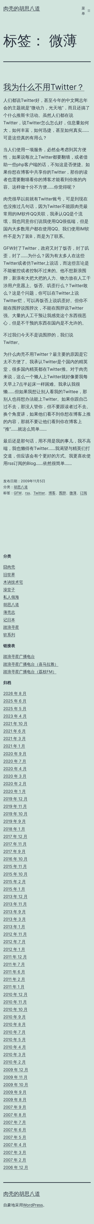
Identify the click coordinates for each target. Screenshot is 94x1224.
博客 (52, 493)
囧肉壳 (9, 567)
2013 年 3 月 (14, 919)
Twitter (39, 493)
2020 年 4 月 (15, 768)
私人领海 (11, 597)
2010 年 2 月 (14, 1062)
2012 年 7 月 (14, 941)
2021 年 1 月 (14, 746)
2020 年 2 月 (14, 783)
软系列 (9, 634)
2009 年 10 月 (15, 1084)
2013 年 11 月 (15, 904)
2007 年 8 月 (14, 1114)
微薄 (73, 493)
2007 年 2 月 (14, 1160)
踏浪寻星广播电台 (19, 656)
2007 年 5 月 (14, 1137)
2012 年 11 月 (15, 934)
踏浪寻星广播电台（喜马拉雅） (30, 664)
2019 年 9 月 (14, 821)
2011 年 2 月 (14, 979)
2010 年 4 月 (14, 1047)
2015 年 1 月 (14, 889)
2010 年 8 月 (14, 1024)
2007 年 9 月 (14, 1107)
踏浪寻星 (11, 627)
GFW (18, 493)
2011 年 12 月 (15, 956)
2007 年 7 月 (14, 1122)
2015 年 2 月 (14, 881)
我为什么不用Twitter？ (43, 87)
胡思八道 (21, 487)
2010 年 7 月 (14, 1032)
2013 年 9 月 (14, 911)
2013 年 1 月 (14, 926)
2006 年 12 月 (15, 1167)
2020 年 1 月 (14, 791)
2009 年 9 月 (14, 1092)
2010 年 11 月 (15, 1002)
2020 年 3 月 (14, 776)
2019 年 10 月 (15, 813)
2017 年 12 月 (15, 836)
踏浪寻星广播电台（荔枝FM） (29, 671)
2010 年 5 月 (14, 1039)
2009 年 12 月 (15, 1069)
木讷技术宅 (13, 582)
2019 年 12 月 (15, 798)
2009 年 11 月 (15, 1077)
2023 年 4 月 (15, 716)
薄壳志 (9, 612)
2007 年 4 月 (14, 1144)
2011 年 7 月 (14, 964)
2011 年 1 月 (13, 986)
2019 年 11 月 (15, 806)
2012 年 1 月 (14, 949)
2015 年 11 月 (15, 866)
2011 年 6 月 (14, 971)
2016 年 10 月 (15, 859)
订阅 (83, 493)
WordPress (33, 1205)
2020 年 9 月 (14, 753)
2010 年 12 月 (15, 994)
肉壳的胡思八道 (21, 8)
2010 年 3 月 (14, 1054)
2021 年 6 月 (14, 731)
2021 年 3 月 (14, 738)
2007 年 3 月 (14, 1152)
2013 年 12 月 (15, 896)
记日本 (9, 619)
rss (27, 493)
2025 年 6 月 (14, 701)
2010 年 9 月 (14, 1017)
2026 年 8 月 (14, 693)
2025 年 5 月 (14, 708)
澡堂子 (9, 589)
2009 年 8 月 (14, 1099)
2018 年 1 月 (14, 829)
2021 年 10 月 (15, 723)
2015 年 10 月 (15, 874)
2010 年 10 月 (15, 1009)
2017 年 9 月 (14, 851)
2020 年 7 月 (14, 761)
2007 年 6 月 (14, 1129)
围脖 (62, 493)
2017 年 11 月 (15, 844)
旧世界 (9, 574)
